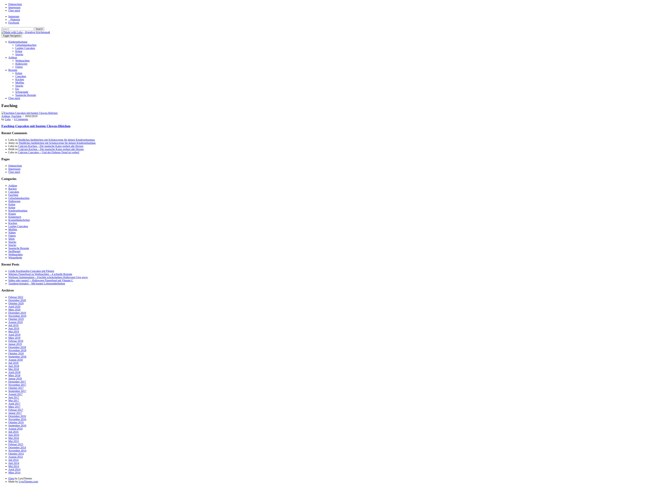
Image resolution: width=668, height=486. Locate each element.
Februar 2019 (15, 340)
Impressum (14, 7)
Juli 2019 (13, 325)
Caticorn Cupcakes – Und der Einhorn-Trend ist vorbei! (48, 152)
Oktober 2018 (16, 353)
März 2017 (14, 406)
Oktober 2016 (16, 422)
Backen (12, 188)
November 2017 (17, 384)
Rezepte (12, 70)
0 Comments (21, 119)
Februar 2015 (15, 444)
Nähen (12, 232)
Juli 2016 (13, 431)
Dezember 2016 (17, 416)
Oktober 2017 (16, 387)
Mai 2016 (13, 438)
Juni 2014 (13, 463)
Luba (8, 119)
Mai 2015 (13, 441)
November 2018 (17, 350)
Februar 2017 (15, 409)
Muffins (19, 82)
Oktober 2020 (16, 303)
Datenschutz (15, 4)
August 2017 (15, 394)
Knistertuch (14, 216)
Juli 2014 (13, 460)
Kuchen (19, 79)
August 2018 (15, 359)
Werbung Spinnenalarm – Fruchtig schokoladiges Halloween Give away (48, 277)
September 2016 (17, 425)
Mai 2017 (13, 400)
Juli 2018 (13, 362)
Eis (17, 88)
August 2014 (15, 456)
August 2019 (15, 322)
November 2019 (17, 315)
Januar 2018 (15, 378)
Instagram (13, 16)
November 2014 (17, 450)
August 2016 (15, 428)
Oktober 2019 (16, 319)
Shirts (11, 238)
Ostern (19, 66)
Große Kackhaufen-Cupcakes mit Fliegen (31, 271)
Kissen (12, 213)
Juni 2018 (13, 366)
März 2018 (14, 375)
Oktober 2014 (16, 453)
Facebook (13, 22)
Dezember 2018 (17, 347)
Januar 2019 (15, 344)
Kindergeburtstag (17, 41)
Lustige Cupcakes (25, 48)
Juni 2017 (13, 397)
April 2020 (14, 306)
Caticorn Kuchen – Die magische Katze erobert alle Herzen (50, 146)
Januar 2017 (15, 413)
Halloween (21, 63)
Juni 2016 (13, 434)
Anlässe (12, 57)
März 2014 (14, 472)
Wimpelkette (15, 257)
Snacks (19, 54)
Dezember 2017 (17, 381)
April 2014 (14, 469)
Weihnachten (22, 60)
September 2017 (17, 391)
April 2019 (14, 334)
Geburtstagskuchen (25, 45)
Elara (11, 478)
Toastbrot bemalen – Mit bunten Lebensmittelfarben (36, 283)
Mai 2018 (13, 369)
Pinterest (15, 19)
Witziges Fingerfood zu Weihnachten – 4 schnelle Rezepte (40, 274)
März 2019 (14, 337)
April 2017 (14, 403)
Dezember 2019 (17, 312)
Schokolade (21, 91)
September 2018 (17, 356)
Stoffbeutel (14, 251)
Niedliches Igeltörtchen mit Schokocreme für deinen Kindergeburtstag (56, 139)
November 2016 (17, 419)
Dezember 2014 (17, 447)
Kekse (18, 51)
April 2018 (14, 372)
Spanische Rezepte (25, 95)
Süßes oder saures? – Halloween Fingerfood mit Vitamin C (40, 280)
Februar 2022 (15, 297)
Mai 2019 (13, 331)
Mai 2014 (13, 466)
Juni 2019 (13, 328)
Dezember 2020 (17, 300)
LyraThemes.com (28, 481)
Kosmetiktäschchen (19, 220)
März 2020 (14, 309)
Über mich (14, 10)
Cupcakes (20, 76)
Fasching (16, 116)
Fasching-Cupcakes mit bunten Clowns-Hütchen (35, 126)
